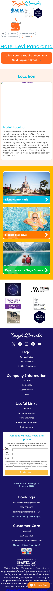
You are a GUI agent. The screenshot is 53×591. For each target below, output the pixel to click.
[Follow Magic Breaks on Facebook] (20, 344)
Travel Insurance (26, 418)
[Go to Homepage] (3, 34)
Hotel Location (14, 127)
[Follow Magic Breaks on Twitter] (13, 344)
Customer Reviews (26, 413)
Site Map (27, 408)
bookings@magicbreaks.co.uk (26, 512)
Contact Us (26, 385)
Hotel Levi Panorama (10, 37)
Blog (26, 394)
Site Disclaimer (26, 361)
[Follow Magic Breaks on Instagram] (26, 344)
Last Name (7, 453)
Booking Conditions (27, 366)
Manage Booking (15, 26)
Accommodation (28, 34)
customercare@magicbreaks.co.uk (26, 540)
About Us (26, 380)
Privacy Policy (26, 357)
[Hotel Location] (26, 102)
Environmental (26, 427)
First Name (7, 448)
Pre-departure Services (26, 422)
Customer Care (26, 389)
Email (7, 458)
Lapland (13, 34)
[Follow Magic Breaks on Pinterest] (33, 344)
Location (27, 37)
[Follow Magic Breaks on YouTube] (39, 344)
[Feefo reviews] (29, 17)
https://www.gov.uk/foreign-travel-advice (26, 589)
